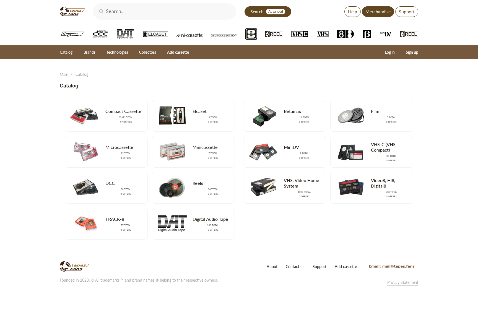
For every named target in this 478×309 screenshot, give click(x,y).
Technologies (117, 52)
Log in (390, 52)
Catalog (66, 52)
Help (352, 11)
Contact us (295, 266)
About (272, 266)
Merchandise (378, 11)
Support (407, 11)
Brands (89, 52)
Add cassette (178, 52)
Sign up (412, 52)
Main (64, 74)
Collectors (147, 52)
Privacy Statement (402, 282)
